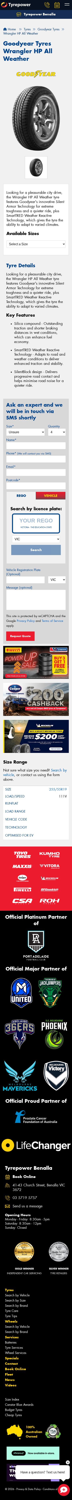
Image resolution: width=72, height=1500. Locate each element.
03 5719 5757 (25, 1198)
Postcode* (13, 480)
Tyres (9, 1290)
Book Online (15, 1369)
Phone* (28, 453)
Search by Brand (16, 1306)
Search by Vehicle (17, 1295)
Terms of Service (52, 621)
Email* (11, 467)
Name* (11, 440)
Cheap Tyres (13, 1415)
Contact (11, 1363)
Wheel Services (15, 1353)
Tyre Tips (11, 1316)
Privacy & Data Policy (28, 1489)
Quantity (54, 426)
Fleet (9, 1374)
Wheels (11, 1321)
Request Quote (20, 636)
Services (12, 1337)
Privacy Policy (26, 621)
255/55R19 (58, 789)
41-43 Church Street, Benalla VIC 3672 (39, 1187)
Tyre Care (11, 1311)
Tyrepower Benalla (39, 14)
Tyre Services (14, 1348)
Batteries (10, 1342)
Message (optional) (19, 587)
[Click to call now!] (47, 5)
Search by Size (15, 1300)
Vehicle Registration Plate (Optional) (23, 572)
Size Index (12, 1399)
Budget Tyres (13, 1410)
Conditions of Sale (53, 1489)
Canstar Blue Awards (19, 1405)
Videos (10, 1385)
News (10, 1380)
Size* (10, 426)
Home (11, 29)
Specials (12, 1358)
